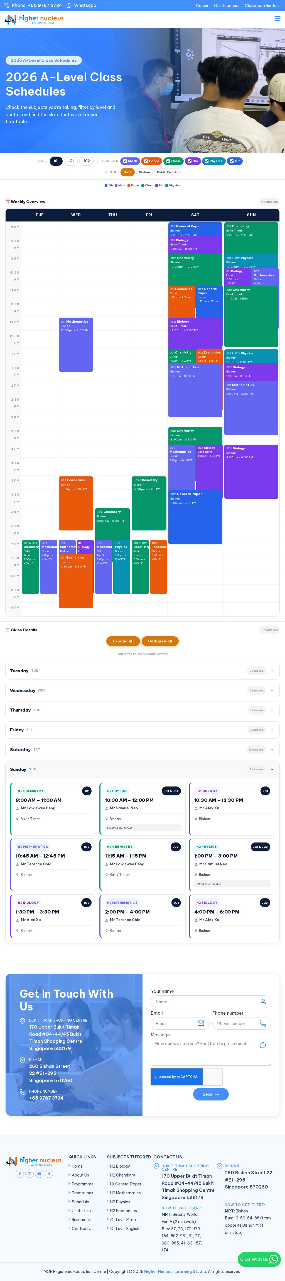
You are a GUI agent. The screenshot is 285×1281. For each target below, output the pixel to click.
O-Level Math (123, 1219)
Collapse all (160, 641)
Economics (181, 293)
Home (77, 1166)
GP (237, 161)
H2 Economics (123, 1210)
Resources (81, 1219)
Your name (162, 991)
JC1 (71, 161)
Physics (216, 161)
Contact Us (83, 1228)
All (56, 161)
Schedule (80, 1201)
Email (157, 1013)
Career (202, 5)
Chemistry (240, 230)
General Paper (208, 295)
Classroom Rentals (262, 5)
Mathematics (75, 326)
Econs (154, 161)
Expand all (123, 641)
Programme (83, 1184)
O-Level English (124, 1228)
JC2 (86, 161)
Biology (184, 326)
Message (160, 1035)
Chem (176, 161)
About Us (80, 1175)
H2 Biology (120, 1166)
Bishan (144, 172)
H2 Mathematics (125, 1192)
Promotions (82, 1192)
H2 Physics (120, 1201)
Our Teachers (226, 5)
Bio (195, 161)
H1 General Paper (125, 1184)
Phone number (228, 1013)
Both (128, 172)
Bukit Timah (167, 172)
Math (132, 161)
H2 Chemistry (122, 1175)
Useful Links (83, 1210)
